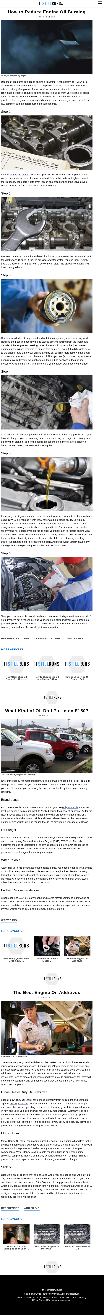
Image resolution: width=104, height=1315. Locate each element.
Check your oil (9, 338)
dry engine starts (19, 1103)
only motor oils (70, 807)
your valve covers (19, 174)
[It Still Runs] (51, 3)
